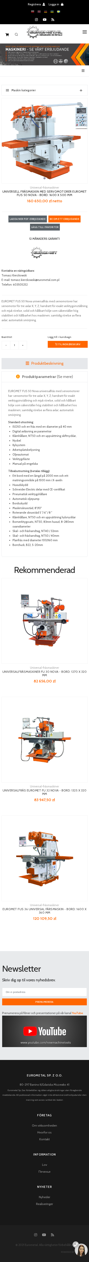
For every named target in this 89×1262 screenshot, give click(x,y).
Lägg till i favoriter (45, 227)
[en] (39, 12)
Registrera (34, 4)
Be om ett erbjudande (64, 218)
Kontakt (44, 1139)
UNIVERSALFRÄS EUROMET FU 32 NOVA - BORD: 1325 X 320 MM (45, 792)
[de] (45, 12)
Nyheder (44, 1197)
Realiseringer (44, 1204)
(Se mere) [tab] (47, 376)
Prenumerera (44, 1001)
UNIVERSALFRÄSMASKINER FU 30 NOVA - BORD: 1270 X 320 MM (44, 673)
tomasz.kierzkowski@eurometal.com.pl (35, 280)
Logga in (54, 4)
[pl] (32, 12)
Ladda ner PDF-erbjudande (28, 218)
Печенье (44, 1172)
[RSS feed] (53, 19)
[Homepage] (44, 35)
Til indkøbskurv (68, 344)
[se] (58, 12)
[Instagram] (36, 19)
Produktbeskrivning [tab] (47, 363)
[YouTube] (44, 19)
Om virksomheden (44, 1125)
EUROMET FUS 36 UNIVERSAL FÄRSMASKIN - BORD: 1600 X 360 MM (44, 910)
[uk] (52, 12)
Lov (44, 1165)
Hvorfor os (44, 1132)
